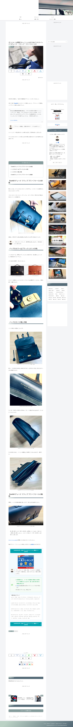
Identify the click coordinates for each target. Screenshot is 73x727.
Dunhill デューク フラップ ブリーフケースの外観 (21, 166)
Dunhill (16, 103)
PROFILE (48, 723)
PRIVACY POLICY (59, 723)
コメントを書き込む (25, 710)
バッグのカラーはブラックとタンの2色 (19, 169)
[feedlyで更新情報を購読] (59, 162)
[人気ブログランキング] (57, 118)
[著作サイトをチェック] (20, 664)
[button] (23, 74)
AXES (32, 544)
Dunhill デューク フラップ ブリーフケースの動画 (21, 174)
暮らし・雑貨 (12, 631)
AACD (17, 585)
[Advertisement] (26, 31)
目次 (25, 162)
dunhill (17, 631)
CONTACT (53, 723)
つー (57, 142)
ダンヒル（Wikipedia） (14, 120)
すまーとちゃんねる (13, 540)
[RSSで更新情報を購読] (32, 664)
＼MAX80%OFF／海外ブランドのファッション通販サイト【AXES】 (26, 551)
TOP (45, 723)
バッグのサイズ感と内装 (16, 171)
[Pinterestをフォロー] (27, 664)
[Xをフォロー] (22, 664)
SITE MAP (64, 723)
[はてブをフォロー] (25, 664)
